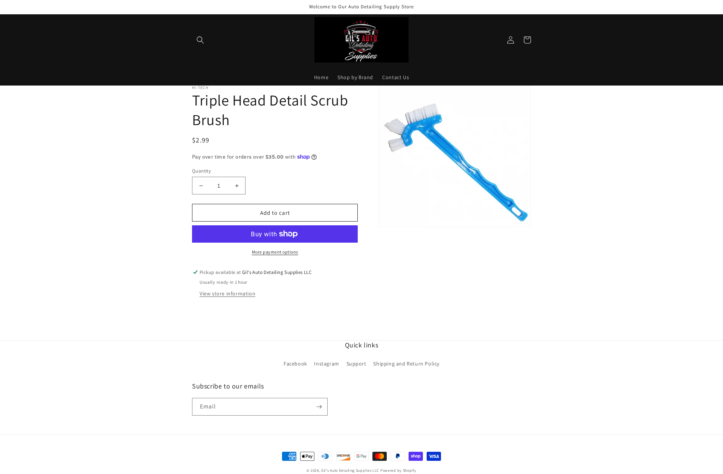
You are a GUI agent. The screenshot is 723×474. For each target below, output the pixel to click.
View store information (227, 293)
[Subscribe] (319, 407)
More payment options (275, 252)
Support (356, 363)
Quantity (201, 171)
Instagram (326, 363)
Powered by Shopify (398, 470)
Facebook (295, 363)
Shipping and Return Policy (406, 363)
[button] (200, 40)
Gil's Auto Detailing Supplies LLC (350, 470)
